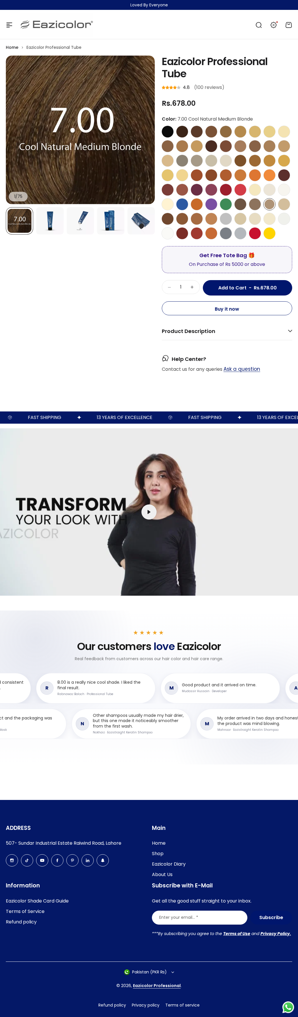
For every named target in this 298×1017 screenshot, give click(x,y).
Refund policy (21, 921)
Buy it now (227, 309)
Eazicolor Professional (157, 986)
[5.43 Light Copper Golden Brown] (226, 175)
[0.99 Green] (226, 204)
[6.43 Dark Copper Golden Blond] (240, 175)
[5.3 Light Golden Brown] (255, 160)
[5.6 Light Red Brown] (197, 233)
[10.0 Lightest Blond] (284, 131)
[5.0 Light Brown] (211, 131)
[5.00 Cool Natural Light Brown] (240, 204)
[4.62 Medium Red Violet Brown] (197, 190)
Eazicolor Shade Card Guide (37, 901)
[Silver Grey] (240, 233)
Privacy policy (145, 1005)
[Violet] (211, 204)
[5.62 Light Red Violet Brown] (211, 190)
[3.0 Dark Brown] (182, 131)
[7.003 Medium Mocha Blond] (284, 146)
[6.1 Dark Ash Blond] (182, 160)
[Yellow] (269, 233)
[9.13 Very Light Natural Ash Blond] (255, 219)
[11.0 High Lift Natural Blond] (255, 190)
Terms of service (182, 1005)
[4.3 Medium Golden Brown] (240, 160)
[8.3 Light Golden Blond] (167, 175)
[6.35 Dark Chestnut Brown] (197, 219)
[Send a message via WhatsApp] (288, 1007)
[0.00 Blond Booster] (167, 204)
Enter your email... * (178, 917)
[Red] (255, 233)
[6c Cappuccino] (240, 146)
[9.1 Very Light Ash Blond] (226, 160)
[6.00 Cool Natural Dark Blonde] (255, 204)
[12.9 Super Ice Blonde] (167, 233)
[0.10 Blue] (182, 204)
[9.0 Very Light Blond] (269, 131)
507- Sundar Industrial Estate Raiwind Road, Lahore (63, 843)
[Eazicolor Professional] (56, 25)
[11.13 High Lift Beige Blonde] (269, 219)
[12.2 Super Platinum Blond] (284, 190)
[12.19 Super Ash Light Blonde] (284, 219)
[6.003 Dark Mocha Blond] (269, 146)
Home (12, 47)
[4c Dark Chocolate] (211, 146)
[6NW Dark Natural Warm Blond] (182, 146)
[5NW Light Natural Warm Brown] (167, 146)
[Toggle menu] (9, 25)
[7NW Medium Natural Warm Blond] (197, 146)
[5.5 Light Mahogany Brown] (167, 190)
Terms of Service (25, 911)
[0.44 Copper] (197, 204)
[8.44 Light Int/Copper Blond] (269, 175)
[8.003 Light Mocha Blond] (167, 160)
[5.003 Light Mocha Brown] (255, 146)
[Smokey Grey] (226, 233)
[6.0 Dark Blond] (226, 131)
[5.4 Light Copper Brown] (197, 175)
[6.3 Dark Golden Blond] (269, 160)
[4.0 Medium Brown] (197, 131)
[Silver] (226, 219)
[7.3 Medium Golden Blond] (284, 160)
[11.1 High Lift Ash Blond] (269, 190)
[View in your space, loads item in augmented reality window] (149, 512)
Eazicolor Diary (169, 864)
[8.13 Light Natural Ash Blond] (240, 219)
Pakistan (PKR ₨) (149, 972)
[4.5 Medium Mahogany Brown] (284, 175)
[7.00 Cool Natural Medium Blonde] (269, 204)
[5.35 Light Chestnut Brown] (182, 219)
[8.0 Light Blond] (255, 131)
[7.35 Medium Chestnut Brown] (211, 219)
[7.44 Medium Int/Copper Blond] (255, 175)
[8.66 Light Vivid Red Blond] (240, 190)
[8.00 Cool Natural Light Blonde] (284, 204)
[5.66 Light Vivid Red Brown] (226, 190)
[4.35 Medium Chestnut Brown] (167, 219)
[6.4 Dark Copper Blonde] (211, 233)
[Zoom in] (80, 129)
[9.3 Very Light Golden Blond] (182, 175)
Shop (158, 853)
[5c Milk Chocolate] (226, 146)
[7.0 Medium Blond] (240, 131)
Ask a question (242, 369)
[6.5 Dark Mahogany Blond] (182, 190)
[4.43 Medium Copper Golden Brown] (211, 175)
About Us (162, 874)
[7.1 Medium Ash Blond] (197, 160)
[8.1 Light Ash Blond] (211, 160)
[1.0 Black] (167, 131)
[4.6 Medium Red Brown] (182, 233)
